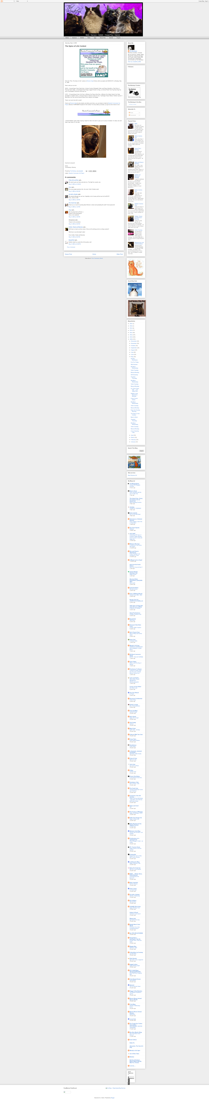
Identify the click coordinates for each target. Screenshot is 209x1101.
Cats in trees (133, 888)
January (133, 441)
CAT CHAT (132, 533)
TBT (131, 807)
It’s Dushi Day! (133, 890)
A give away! (133, 746)
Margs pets (133, 918)
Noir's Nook (133, 716)
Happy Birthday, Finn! (135, 907)
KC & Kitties (133, 900)
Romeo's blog (90, 81)
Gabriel (111, 37)
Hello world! (132, 583)
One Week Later (133, 688)
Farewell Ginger (133, 712)
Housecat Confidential (136, 698)
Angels (119, 37)
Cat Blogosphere (134, 483)
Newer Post (68, 254)
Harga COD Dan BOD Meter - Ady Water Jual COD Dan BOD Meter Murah (136, 800)
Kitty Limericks (134, 882)
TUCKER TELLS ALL (135, 906)
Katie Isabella (133, 513)
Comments (133, 115)
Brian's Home (133, 491)
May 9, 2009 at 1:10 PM (74, 206)
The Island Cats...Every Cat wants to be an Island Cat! (136, 500)
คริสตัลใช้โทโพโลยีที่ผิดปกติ (136, 601)
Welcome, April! (133, 947)
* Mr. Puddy (133, 722)
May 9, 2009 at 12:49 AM (75, 184)
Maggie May (133, 946)
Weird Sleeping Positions (135, 502)
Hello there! (132, 620)
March (133, 437)
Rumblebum (133, 745)
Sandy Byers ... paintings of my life (135, 938)
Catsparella (133, 854)
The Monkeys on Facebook (132, 104)
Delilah (82, 37)
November (134, 343)
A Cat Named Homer (135, 979)
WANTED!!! (132, 1014)
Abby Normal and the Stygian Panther (135, 824)
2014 (131, 328)
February (133, 439)
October (133, 345)
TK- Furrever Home (135, 847)
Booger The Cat (134, 599)
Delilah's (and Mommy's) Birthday (134, 395)
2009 (131, 339)
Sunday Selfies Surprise (135, 627)
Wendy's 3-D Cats (134, 645)
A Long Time (133, 826)
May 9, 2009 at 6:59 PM (74, 224)
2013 (131, 330)
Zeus (70, 187)
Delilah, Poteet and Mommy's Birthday (138, 218)
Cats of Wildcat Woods (136, 593)
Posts (131, 112)
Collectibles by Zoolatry (136, 952)
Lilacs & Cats (133, 758)
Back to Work (134, 417)
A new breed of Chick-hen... (136, 777)
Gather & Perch (134, 912)
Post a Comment (71, 247)
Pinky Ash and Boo (73, 180)
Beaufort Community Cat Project (76, 173)
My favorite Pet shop (135, 919)
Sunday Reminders (134, 359)
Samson (74, 37)
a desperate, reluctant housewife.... (136, 751)
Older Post (120, 254)
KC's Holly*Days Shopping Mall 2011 (135, 971)
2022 (131, 323)
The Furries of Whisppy (136, 811)
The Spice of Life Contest (135, 414)
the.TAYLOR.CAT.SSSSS (136, 933)
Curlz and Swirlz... (135, 677)
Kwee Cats (133, 639)
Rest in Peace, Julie (134, 783)
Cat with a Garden (73, 194)
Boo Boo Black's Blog (136, 1032)
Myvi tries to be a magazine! (136, 959)
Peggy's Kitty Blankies (136, 991)
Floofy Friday (133, 700)
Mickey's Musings (135, 544)
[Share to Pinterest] (95, 171)
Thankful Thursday (134, 377)
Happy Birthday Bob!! (135, 965)
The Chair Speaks (134, 527)
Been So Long (133, 759)
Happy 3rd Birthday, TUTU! (136, 813)
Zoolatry (132, 507)
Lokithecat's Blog (134, 862)
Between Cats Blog (135, 831)
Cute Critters (133, 1039)
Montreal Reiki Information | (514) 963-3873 (136, 580)
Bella (89, 37)
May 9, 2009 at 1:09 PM (74, 199)
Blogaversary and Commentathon (139, 243)
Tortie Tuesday (138, 230)
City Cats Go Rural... (135, 765)
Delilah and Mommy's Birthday (138, 176)
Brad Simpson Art (132, 475)
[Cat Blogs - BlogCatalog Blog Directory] (115, 1088)
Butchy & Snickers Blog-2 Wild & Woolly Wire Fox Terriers (135, 1061)
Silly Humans (134, 364)
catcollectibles (133, 953)
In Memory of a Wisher (135, 608)
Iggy (95, 37)
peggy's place (133, 964)
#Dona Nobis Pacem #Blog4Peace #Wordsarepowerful (134, 681)
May (132, 356)
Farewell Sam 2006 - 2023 (136, 595)
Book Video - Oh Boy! (135, 729)
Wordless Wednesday (134, 367)
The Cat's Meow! (134, 692)
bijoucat (132, 985)
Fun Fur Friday (135, 362)
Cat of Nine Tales (134, 1053)
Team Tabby (133, 661)
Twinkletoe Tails (134, 782)
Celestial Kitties (134, 587)
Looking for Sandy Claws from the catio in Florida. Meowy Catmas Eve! (135, 672)
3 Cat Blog (132, 1004)
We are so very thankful (135, 869)
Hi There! (132, 694)
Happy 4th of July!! (134, 717)
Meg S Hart (133, 728)
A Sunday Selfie (133, 641)
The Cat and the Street (135, 986)
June (132, 354)
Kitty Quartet (133, 958)
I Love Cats (133, 1019)
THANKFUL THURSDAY (135, 508)
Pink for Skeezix (133, 883)
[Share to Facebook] (94, 171)
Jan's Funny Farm (135, 632)
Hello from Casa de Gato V (136, 567)
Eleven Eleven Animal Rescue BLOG (136, 999)
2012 (131, 332)
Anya (70, 210)
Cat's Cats (132, 764)
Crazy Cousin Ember (134, 399)
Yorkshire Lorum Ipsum (135, 913)
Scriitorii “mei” (133, 771)
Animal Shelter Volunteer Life (134, 572)
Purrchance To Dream (136, 669)
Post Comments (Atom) (97, 258)
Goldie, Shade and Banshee (76, 227)
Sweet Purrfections (135, 613)
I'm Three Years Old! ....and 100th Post (135, 390)
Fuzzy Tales (133, 739)
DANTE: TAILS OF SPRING (136, 657)
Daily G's (132, 1042)
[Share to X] (92, 171)
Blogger (112, 1097)
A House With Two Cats (136, 734)
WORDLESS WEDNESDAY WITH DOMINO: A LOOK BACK (136, 648)
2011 (131, 334)
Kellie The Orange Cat (136, 817)
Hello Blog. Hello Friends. (136, 753)
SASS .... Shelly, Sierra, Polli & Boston (136, 874)
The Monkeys (133, 51)
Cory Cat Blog (133, 710)
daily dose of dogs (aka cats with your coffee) (136, 606)
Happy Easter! (133, 574)
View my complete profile (134, 61)
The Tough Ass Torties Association (136, 1024)
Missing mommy (133, 589)
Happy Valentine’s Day (135, 863)
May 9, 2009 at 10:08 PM (75, 244)
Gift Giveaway (134, 374)
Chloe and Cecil (134, 805)
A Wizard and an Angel (136, 560)
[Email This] (89, 171)
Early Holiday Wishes (135, 740)
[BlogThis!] (91, 171)
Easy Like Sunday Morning (135, 410)
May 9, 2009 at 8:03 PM (74, 237)
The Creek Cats (72, 202)
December (134, 341)
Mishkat (132, 1056)
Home (67, 37)
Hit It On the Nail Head (135, 514)
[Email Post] (86, 171)
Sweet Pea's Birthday (138, 149)
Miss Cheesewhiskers (135, 706)
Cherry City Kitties (135, 776)
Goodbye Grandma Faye (135, 614)
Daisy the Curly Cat (135, 868)
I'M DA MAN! (133, 980)
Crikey (131, 770)
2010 (131, 337)
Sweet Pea (103, 37)
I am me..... (133, 1065)
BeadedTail (71, 240)
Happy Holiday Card (134, 819)
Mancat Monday (135, 372)
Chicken (131, 724)
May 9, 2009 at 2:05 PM (74, 216)
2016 (131, 326)
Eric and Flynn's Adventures (134, 552)
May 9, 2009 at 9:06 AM (74, 191)
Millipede (132, 529)
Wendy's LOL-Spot (135, 1050)
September (134, 347)
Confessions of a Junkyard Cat (134, 839)
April (132, 435)
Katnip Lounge (134, 704)
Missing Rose (133, 901)
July (132, 352)
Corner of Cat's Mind (135, 686)
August (133, 350)
